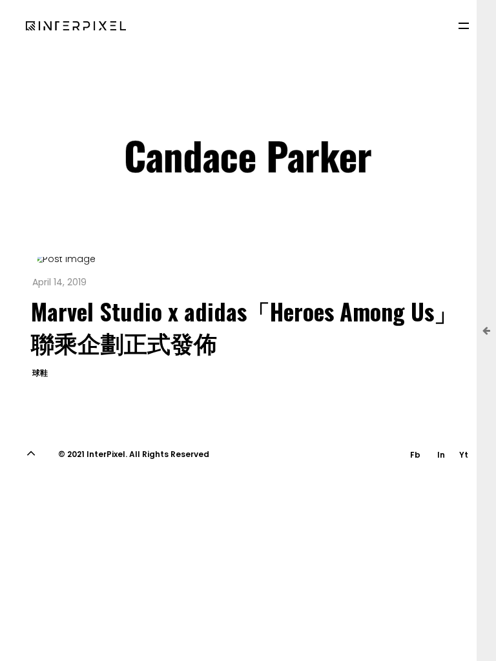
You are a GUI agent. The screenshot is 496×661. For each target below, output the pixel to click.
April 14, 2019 (59, 282)
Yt (463, 454)
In (441, 454)
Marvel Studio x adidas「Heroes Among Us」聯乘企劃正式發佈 (244, 326)
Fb (415, 454)
